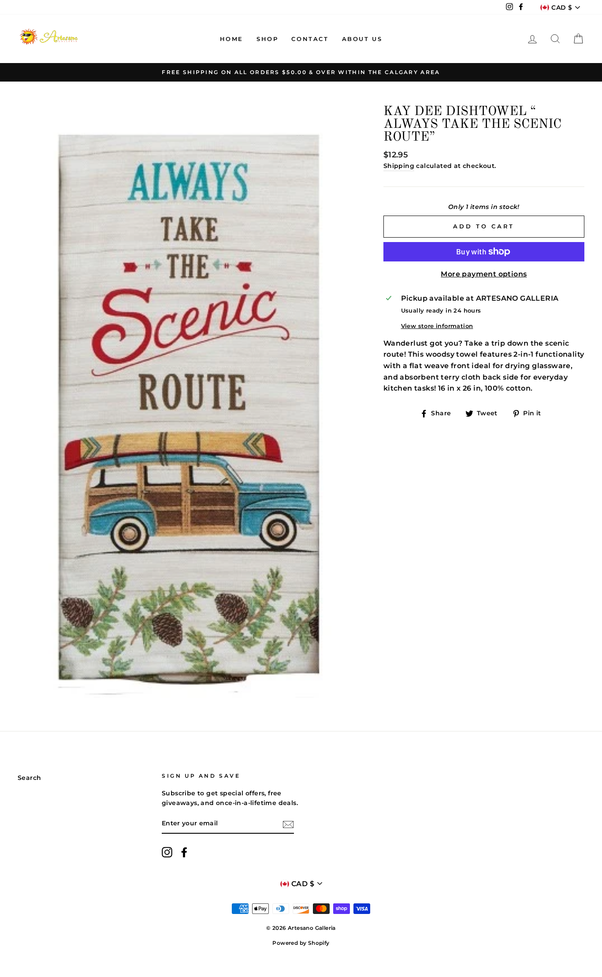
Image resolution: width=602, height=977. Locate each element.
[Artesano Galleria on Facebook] (184, 852)
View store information (437, 326)
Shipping (398, 165)
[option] (301, 72)
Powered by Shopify (300, 943)
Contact (309, 38)
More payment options (484, 274)
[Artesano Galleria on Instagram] (167, 852)
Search (29, 777)
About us (362, 38)
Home (231, 38)
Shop (267, 38)
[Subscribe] (288, 824)
